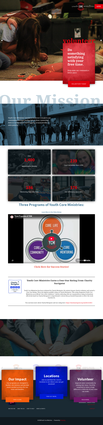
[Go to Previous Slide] (2, 368)
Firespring (62, 420)
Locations (51, 376)
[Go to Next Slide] (101, 368)
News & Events (41, 408)
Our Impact (17, 379)
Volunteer (85, 379)
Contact (92, 408)
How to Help (30, 408)
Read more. (85, 400)
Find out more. (51, 396)
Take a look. (17, 400)
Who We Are (11, 408)
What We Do (21, 408)
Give (99, 6)
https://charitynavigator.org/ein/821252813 (79, 303)
